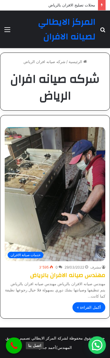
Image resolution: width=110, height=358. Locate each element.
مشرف (95, 267)
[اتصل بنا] (14, 345)
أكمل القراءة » (89, 307)
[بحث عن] (103, 31)
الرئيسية (76, 61)
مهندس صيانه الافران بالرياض (67, 275)
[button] (97, 345)
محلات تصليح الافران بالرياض (71, 5)
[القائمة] (7, 31)
